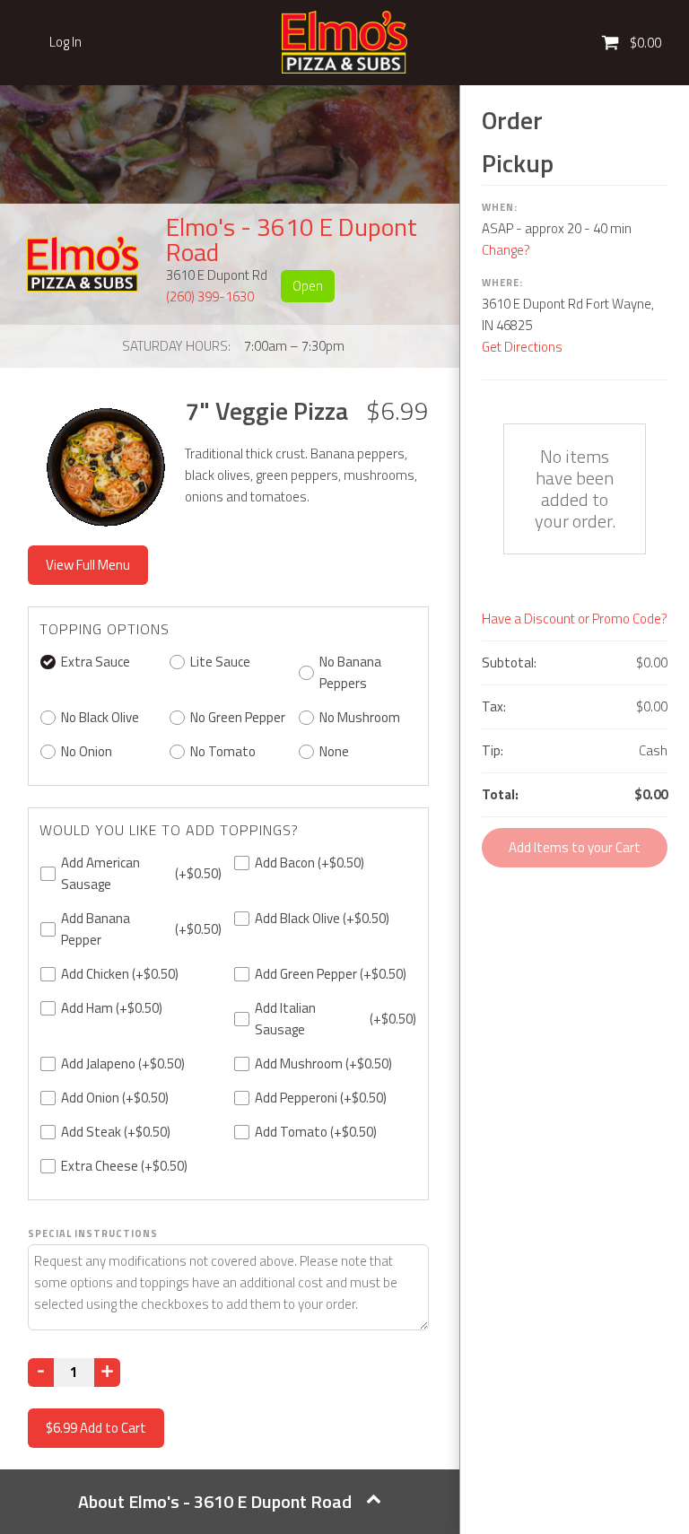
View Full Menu (88, 564)
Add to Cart (96, 1427)
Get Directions (522, 346)
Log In (65, 42)
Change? (506, 250)
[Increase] (107, 1372)
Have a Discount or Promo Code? (574, 618)
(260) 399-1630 (210, 296)
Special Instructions (93, 1233)
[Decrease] (41, 1372)
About (215, 1501)
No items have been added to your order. (575, 488)
